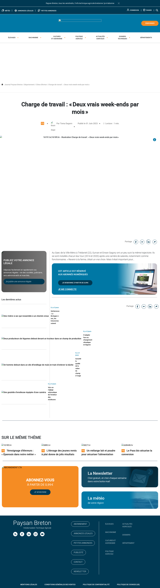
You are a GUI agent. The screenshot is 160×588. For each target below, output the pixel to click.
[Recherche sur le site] (157, 10)
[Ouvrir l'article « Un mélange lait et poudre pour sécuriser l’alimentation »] (86, 445)
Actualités (100, 38)
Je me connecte (67, 289)
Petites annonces (83, 543)
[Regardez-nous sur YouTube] (42, 534)
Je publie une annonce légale (18, 281)
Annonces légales (83, 533)
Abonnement (80, 524)
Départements (146, 37)
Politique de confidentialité (96, 585)
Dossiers (122, 38)
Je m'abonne (109, 3)
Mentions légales (28, 585)
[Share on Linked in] (148, 241)
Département (128, 543)
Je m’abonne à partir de (75, 283)
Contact (78, 562)
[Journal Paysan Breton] (80, 23)
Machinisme (33, 37)
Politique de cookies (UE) (128, 585)
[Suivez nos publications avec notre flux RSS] (15, 534)
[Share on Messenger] (142, 241)
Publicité (78, 552)
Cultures (56, 38)
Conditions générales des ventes (59, 585)
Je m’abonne (40, 492)
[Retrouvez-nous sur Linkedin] (29, 534)
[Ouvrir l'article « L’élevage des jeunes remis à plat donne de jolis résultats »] (46, 445)
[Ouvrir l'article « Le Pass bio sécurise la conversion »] (127, 445)
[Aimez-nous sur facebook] (22, 534)
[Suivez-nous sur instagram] (35, 534)
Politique (79, 38)
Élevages (11, 37)
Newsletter (80, 571)
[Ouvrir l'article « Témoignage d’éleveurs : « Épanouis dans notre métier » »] (7, 445)
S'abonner (149, 23)
